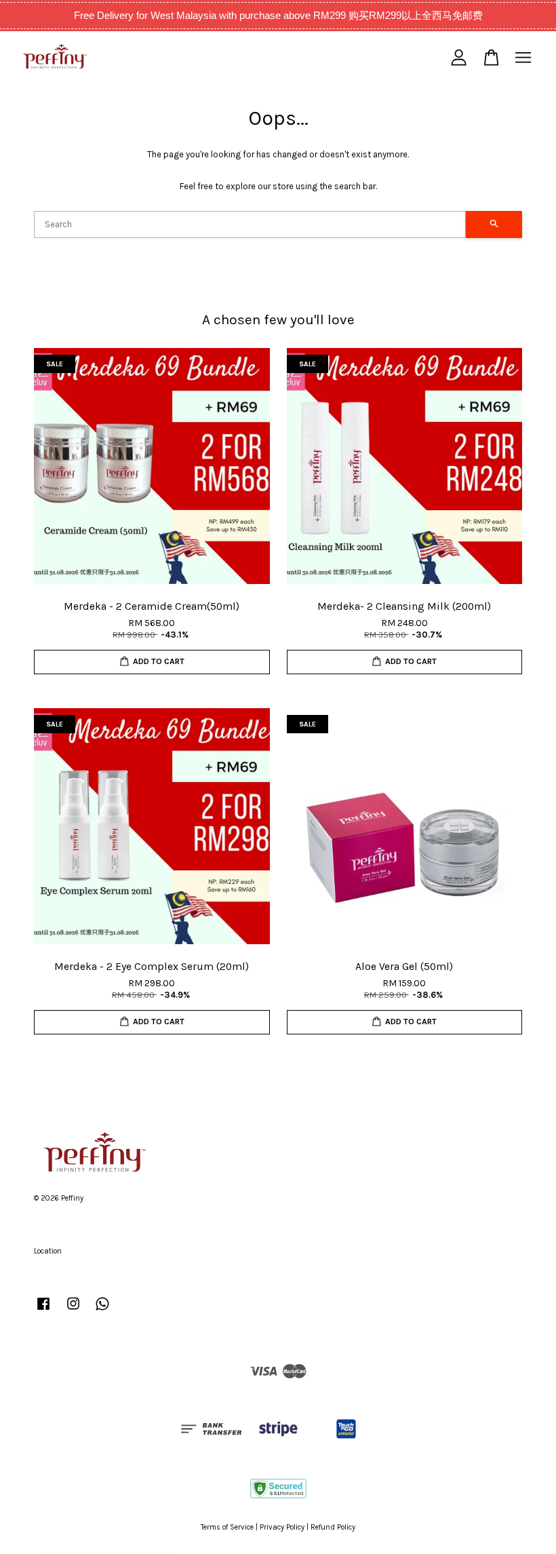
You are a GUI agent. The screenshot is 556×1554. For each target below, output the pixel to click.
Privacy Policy (282, 1527)
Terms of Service (227, 1527)
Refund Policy (333, 1527)
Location (48, 1251)
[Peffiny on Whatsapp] (102, 1310)
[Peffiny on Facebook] (43, 1310)
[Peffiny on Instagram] (73, 1310)
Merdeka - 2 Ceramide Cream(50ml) (124, 1524)
